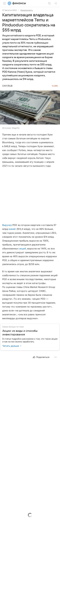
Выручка (7, 225)
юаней (12, 229)
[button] (30, 108)
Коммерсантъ (27, 10)
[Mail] (9, 3)
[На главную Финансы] (18, 3)
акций (22, 248)
